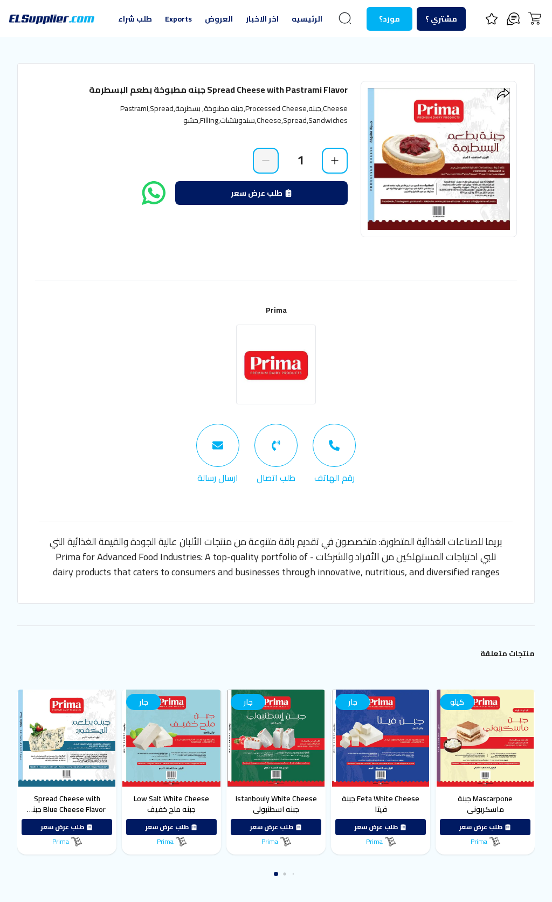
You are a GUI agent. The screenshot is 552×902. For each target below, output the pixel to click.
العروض (219, 19)
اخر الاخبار (262, 19)
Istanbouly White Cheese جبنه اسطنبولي (226, 803)
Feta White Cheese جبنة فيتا (330, 803)
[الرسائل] (513, 18)
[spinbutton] (300, 160)
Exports (178, 19)
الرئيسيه (307, 19)
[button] (276, 874)
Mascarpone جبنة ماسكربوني (435, 803)
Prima (276, 310)
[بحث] (345, 18)
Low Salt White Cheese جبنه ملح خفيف (121, 803)
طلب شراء (135, 19)
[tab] (334, 454)
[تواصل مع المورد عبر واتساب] (154, 193)
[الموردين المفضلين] (491, 18)
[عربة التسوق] (534, 18)
